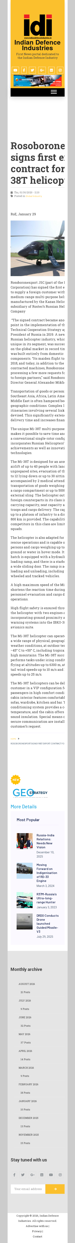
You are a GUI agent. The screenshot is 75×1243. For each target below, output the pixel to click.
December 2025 (28, 1117)
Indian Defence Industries (37, 44)
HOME (13, 739)
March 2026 (26, 1067)
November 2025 (29, 1134)
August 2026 (27, 983)
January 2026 (28, 1101)
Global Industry (34, 196)
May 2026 (24, 1034)
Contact (37, 1236)
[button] (53, 91)
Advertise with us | (37, 1226)
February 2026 (28, 1084)
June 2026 (25, 1017)
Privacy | (37, 1231)
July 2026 (25, 1000)
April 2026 (25, 1050)
